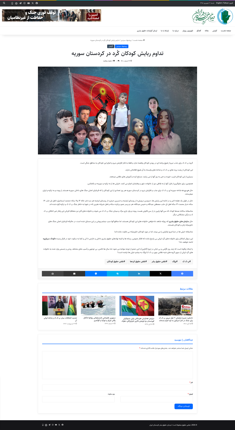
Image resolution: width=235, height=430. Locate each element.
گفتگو (199, 30)
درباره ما (176, 30)
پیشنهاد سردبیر (126, 40)
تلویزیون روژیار (188, 30)
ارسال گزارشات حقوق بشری (147, 30)
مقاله (207, 30)
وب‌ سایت (111, 394)
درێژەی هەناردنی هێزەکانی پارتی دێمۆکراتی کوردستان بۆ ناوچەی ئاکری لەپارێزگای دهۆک (138, 320)
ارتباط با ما (165, 30)
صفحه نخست (226, 30)
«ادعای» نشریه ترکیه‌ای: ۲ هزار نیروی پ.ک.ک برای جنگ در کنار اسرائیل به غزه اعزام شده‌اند (176, 319)
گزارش (214, 30)
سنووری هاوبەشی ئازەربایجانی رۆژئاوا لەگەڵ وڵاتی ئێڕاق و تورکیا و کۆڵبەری (99, 319)
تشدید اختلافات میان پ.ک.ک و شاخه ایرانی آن (60, 319)
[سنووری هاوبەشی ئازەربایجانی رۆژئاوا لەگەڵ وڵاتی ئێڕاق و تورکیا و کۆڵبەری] (98, 305)
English (219, 3)
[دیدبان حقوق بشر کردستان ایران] (212, 16)
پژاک (174, 261)
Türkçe (225, 3)
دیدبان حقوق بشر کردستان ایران (160, 425)
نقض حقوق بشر (159, 261)
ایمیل (190, 394)
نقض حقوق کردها (137, 261)
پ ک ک (186, 261)
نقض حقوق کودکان (115, 261)
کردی (231, 3)
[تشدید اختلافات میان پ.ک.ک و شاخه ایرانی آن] (59, 305)
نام (191, 382)
